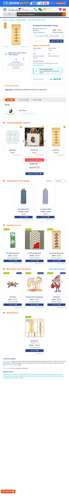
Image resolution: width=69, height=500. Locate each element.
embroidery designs (11, 365)
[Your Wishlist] (60, 9)
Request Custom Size (39, 32)
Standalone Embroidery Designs (35, 376)
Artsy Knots (6, 361)
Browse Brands (21, 20)
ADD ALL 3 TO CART (33, 173)
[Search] (64, 14)
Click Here (8, 89)
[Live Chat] (40, 9)
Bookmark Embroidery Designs (13, 374)
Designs (11, 20)
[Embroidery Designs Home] (20, 9)
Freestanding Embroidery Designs (13, 378)
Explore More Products (57, 269)
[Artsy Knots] (10, 112)
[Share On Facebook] (57, 79)
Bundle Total (33, 164)
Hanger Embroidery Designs (55, 376)
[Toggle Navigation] (5, 9)
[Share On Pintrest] (60, 79)
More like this (17, 155)
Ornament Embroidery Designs (33, 374)
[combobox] (39, 14)
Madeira (49, 181)
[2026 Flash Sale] (34, 3)
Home (5, 20)
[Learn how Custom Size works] (24, 59)
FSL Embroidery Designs (16, 376)
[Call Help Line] (35, 9)
